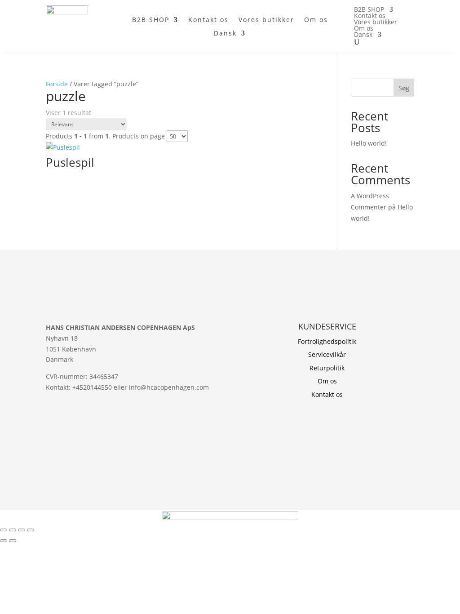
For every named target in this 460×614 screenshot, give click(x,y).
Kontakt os (208, 20)
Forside (57, 84)
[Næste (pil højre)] (12, 540)
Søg (403, 88)
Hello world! (369, 143)
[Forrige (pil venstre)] (3, 540)
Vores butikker (266, 20)
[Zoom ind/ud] (3, 530)
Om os (316, 20)
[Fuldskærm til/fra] (12, 530)
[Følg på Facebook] (71, 427)
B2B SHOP (150, 20)
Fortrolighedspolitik (327, 341)
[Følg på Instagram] (53, 427)
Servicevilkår (327, 354)
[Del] (21, 530)
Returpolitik (327, 368)
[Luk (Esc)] (30, 530)
